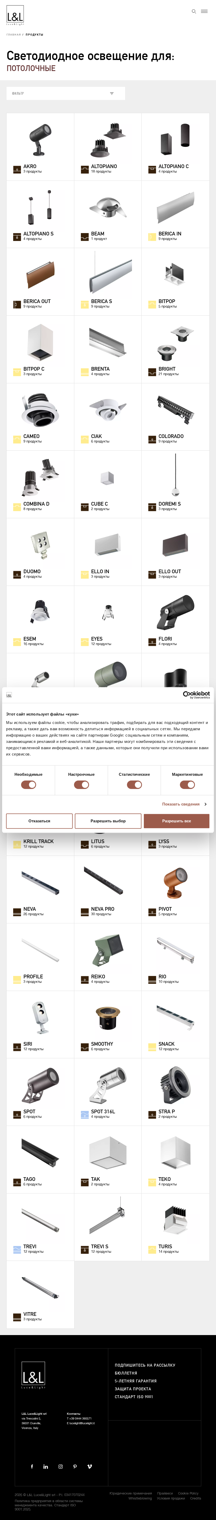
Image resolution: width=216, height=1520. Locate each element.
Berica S (101, 301)
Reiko (98, 977)
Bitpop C (33, 369)
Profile (33, 977)
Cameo (31, 436)
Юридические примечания (131, 1493)
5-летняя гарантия (136, 1381)
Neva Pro (102, 909)
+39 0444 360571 (80, 1418)
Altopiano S (38, 234)
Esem (29, 639)
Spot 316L (103, 1112)
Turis (165, 1247)
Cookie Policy (188, 1493)
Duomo (32, 572)
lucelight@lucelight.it (82, 1423)
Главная (14, 35)
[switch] (81, 785)
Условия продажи (171, 1498)
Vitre (29, 1314)
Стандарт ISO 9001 (134, 1397)
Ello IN (100, 572)
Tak (95, 1179)
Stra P (167, 1112)
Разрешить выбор (108, 821)
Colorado (171, 436)
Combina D (36, 504)
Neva (29, 909)
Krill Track (38, 841)
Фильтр (18, 93)
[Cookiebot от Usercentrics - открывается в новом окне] (187, 695)
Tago (29, 1179)
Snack (167, 1044)
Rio (162, 977)
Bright (167, 369)
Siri (27, 1044)
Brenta (100, 369)
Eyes (96, 639)
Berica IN (170, 234)
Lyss (164, 841)
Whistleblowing (140, 1498)
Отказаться (39, 821)
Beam (97, 234)
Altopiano (104, 166)
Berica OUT (37, 301)
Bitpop (167, 301)
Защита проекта (133, 1389)
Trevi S (99, 1247)
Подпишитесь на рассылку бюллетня (145, 1369)
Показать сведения (181, 804)
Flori (165, 639)
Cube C (99, 504)
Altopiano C (174, 166)
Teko (165, 1179)
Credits (195, 1498)
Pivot (165, 909)
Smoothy (102, 1044)
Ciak (96, 436)
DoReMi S (170, 504)
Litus (97, 841)
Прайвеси (165, 1493)
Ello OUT (170, 572)
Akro (29, 166)
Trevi (29, 1247)
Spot (29, 1112)
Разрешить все (176, 821)
